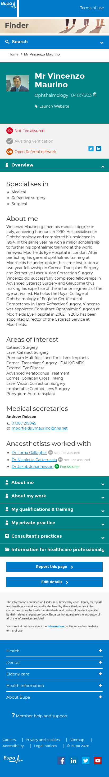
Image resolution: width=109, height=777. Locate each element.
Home (13, 54)
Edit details (52, 582)
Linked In (98, 148)
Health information (25, 685)
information (56, 626)
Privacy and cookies (43, 740)
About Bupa (18, 697)
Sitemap (77, 740)
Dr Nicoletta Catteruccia (34, 459)
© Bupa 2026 (78, 746)
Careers (9, 740)
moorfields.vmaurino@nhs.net (40, 428)
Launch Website (54, 106)
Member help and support (41, 715)
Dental (13, 662)
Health (13, 650)
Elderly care (17, 674)
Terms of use (92, 8)
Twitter (91, 148)
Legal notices (45, 746)
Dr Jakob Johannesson (32, 466)
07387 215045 (24, 423)
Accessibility (13, 746)
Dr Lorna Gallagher (29, 452)
